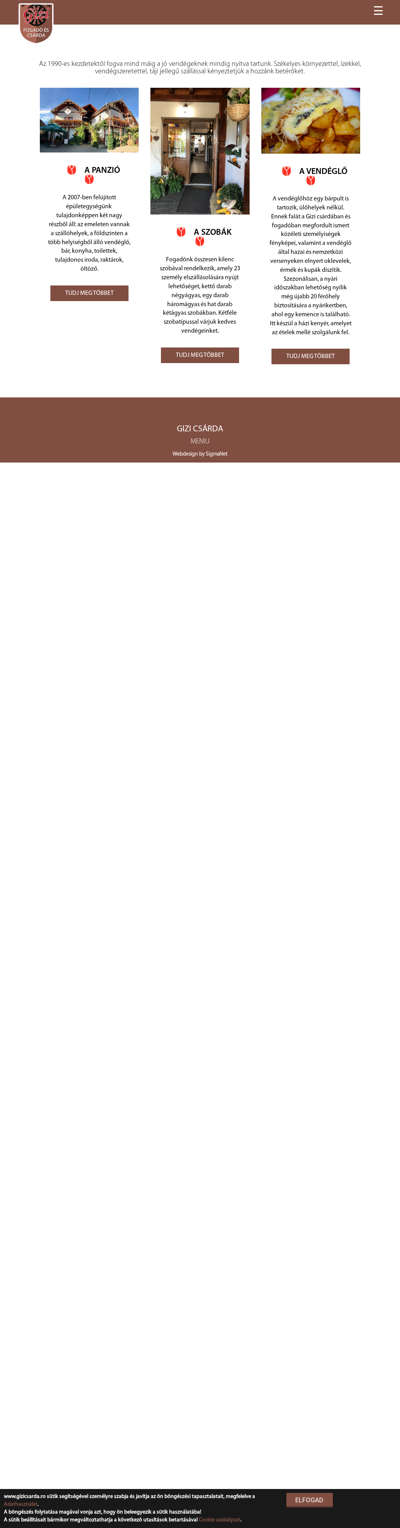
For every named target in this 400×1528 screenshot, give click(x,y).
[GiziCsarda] (36, 23)
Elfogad (309, 1500)
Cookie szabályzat (219, 1520)
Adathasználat (21, 1504)
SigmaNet (216, 454)
